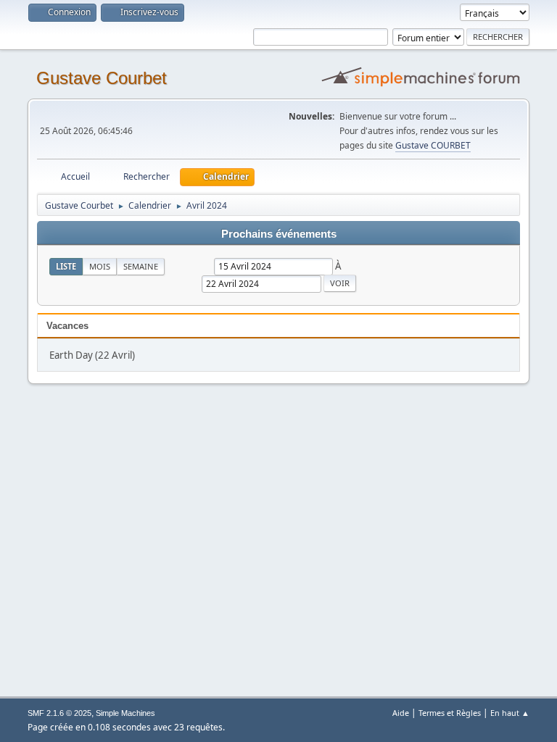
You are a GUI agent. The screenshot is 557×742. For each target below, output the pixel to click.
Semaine (140, 266)
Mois (99, 266)
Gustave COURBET (433, 145)
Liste (66, 266)
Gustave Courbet (101, 78)
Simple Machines (125, 713)
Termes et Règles (449, 712)
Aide (400, 712)
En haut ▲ (509, 712)
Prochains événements (279, 234)
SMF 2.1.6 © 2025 (59, 713)
